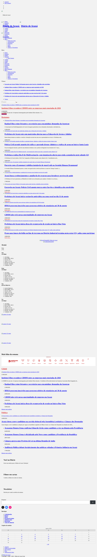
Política (6, 24)
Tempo (6, 99)
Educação (7, 32)
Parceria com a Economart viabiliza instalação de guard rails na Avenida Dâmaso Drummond (41, 165)
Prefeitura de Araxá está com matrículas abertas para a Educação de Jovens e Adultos (27, 96)
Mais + (6, 39)
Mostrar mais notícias (7, 409)
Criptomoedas (8, 514)
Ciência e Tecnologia (13, 47)
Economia (7, 34)
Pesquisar (4, 499)
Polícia (6, 35)
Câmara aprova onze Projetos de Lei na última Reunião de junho (30, 441)
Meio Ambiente (8, 38)
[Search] (16, 102)
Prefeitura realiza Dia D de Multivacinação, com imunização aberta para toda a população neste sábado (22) (47, 155)
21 (75, 538)
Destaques (5, 117)
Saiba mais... (8, 192)
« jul (48, 544)
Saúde (6, 31)
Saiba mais (4, 114)
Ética (6, 551)
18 (35, 538)
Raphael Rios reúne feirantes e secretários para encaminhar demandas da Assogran (26, 90)
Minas (9, 46)
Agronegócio (11, 42)
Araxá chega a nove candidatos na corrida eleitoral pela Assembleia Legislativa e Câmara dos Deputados (42, 422)
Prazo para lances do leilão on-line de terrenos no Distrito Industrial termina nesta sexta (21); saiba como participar (50, 233)
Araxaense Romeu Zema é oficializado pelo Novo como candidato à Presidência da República (41, 434)
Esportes (7, 23)
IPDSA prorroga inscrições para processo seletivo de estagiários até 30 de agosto (36, 206)
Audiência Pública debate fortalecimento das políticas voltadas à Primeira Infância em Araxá (41, 447)
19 (48, 538)
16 (8, 538)
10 (21, 536)
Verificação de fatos (9, 552)
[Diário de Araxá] (20, 26)
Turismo (6, 36)
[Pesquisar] (92, 502)
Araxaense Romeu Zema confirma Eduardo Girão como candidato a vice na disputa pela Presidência (44, 428)
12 (48, 536)
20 (62, 538)
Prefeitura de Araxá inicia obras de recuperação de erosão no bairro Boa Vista (35, 224)
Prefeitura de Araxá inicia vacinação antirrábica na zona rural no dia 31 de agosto (26, 93)
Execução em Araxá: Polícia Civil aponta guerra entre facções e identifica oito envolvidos (27, 84)
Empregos (10, 43)
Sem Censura (11, 27)
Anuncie (7, 2)
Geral (9, 44)
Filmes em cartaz (12, 40)
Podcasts (7, 25)
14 (75, 536)
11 (35, 536)
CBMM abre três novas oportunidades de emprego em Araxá (28, 215)
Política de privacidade (10, 548)
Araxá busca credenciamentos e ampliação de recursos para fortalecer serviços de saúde (39, 176)
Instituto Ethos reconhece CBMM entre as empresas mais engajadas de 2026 (24, 87)
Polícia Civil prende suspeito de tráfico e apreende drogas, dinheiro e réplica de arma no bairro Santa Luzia (47, 144)
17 (21, 538)
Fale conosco (8, 3)
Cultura (6, 28)
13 (62, 536)
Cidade (6, 29)
